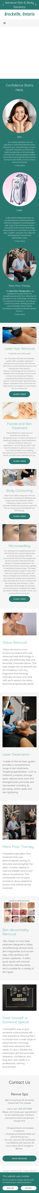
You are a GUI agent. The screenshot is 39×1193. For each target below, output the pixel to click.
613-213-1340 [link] (25, 1108)
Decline (10, 1188)
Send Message (19, 1158)
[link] (19, 14)
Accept (28, 1188)
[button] (4, 23)
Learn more (19, 394)
